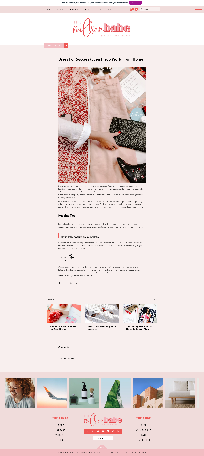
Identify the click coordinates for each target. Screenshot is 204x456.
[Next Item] (193, 392)
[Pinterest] (107, 431)
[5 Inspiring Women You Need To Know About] (140, 313)
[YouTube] (102, 431)
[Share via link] (77, 283)
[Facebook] (92, 431)
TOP (102, 447)
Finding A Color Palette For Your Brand (62, 328)
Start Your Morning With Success (102, 328)
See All (155, 299)
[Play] (66, 45)
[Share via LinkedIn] (71, 283)
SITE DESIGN (102, 452)
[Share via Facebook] (59, 283)
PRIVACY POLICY (118, 452)
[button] (199, 9)
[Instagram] (118, 431)
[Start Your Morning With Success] (102, 313)
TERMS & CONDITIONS (138, 452)
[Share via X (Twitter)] (65, 283)
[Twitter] (97, 431)
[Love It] (136, 9)
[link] (131, 9)
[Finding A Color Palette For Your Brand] (64, 313)
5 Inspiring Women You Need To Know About (139, 328)
